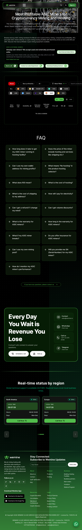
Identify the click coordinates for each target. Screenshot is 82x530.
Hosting (49, 477)
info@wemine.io (41, 525)
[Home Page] (10, 5)
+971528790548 (29, 525)
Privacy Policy (51, 498)
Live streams (34, 498)
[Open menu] (24, 5)
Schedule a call (21, 354)
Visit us (39, 354)
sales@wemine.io (52, 525)
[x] (6, 482)
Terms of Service (52, 495)
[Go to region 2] (41, 434)
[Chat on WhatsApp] (76, 524)
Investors (67, 484)
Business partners (69, 479)
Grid (71, 99)
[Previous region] (6, 434)
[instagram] (19, 482)
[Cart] (61, 5)
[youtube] (23, 482)
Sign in (72, 5)
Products (50, 474)
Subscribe (73, 464)
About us (33, 474)
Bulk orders (67, 481)
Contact (32, 477)
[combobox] (18, 83)
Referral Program (69, 487)
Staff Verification (35, 479)
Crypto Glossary (35, 506)
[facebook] (15, 482)
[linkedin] (10, 482)
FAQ (31, 482)
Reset (12, 83)
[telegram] (6, 486)
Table (61, 99)
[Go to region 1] (38, 434)
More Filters (58, 83)
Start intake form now (12, 59)
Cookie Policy (51, 504)
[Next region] (75, 434)
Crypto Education (35, 495)
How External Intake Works (66, 52)
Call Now (20, 421)
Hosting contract (52, 506)
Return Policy (51, 501)
